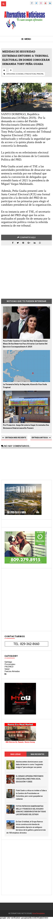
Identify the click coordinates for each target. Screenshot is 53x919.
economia (19, 74)
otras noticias (30, 74)
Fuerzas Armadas (12, 671)
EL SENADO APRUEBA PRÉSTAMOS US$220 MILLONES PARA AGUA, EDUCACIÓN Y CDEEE (29, 779)
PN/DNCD (9, 666)
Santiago (8, 662)
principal (40, 74)
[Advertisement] (26, 270)
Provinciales (10, 664)
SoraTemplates (38, 913)
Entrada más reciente (15, 438)
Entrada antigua (40, 438)
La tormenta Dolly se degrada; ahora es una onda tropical (25, 385)
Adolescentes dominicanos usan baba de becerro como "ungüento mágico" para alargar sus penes (29, 764)
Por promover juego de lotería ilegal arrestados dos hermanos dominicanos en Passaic (26, 426)
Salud (7, 669)
